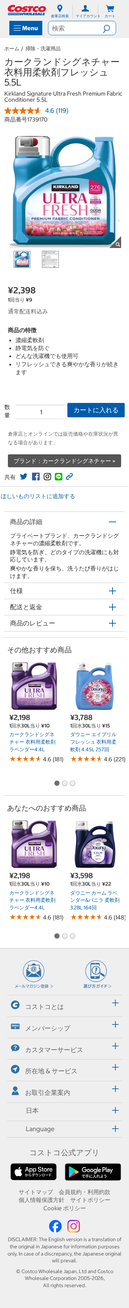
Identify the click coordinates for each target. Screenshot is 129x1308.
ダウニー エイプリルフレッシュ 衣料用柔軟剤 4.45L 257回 (93, 741)
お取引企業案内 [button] (47, 1092)
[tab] (64, 1005)
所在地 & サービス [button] (51, 1071)
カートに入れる (96, 410)
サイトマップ (36, 1191)
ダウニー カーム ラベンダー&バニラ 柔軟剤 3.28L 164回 (95, 900)
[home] (27, 10)
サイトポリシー (90, 1199)
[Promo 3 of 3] (72, 784)
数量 (7, 410)
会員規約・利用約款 (84, 1191)
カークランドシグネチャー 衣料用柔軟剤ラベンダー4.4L (32, 741)
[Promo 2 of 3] (64, 784)
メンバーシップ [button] (47, 1028)
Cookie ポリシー (64, 1208)
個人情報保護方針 (41, 1199)
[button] (109, 28)
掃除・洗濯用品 (43, 48)
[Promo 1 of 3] (56, 784)
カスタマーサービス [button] (54, 1049)
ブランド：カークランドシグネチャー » (64, 460)
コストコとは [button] (44, 1006)
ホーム (11, 48)
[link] (23, 476)
